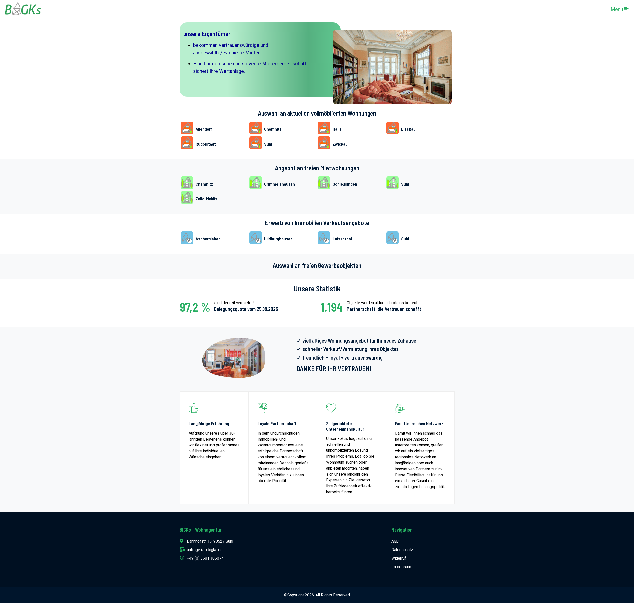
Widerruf (398, 558)
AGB (395, 541)
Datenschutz (402, 549)
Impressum (401, 566)
